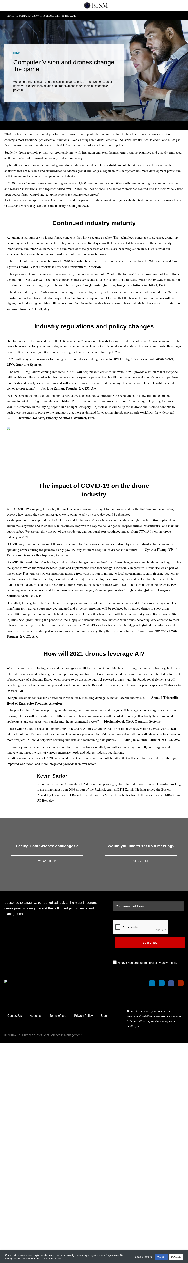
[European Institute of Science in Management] (96, 5)
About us (35, 1015)
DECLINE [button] (176, 1256)
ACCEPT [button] (161, 1256)
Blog (104, 1015)
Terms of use (58, 1015)
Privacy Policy (83, 1015)
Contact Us (14, 1015)
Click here (141, 860)
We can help (47, 860)
